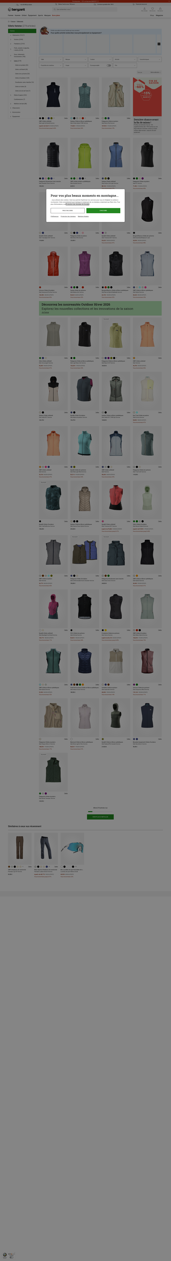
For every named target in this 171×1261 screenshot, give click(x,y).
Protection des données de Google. (77, 204)
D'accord (103, 210)
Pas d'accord (68, 210)
